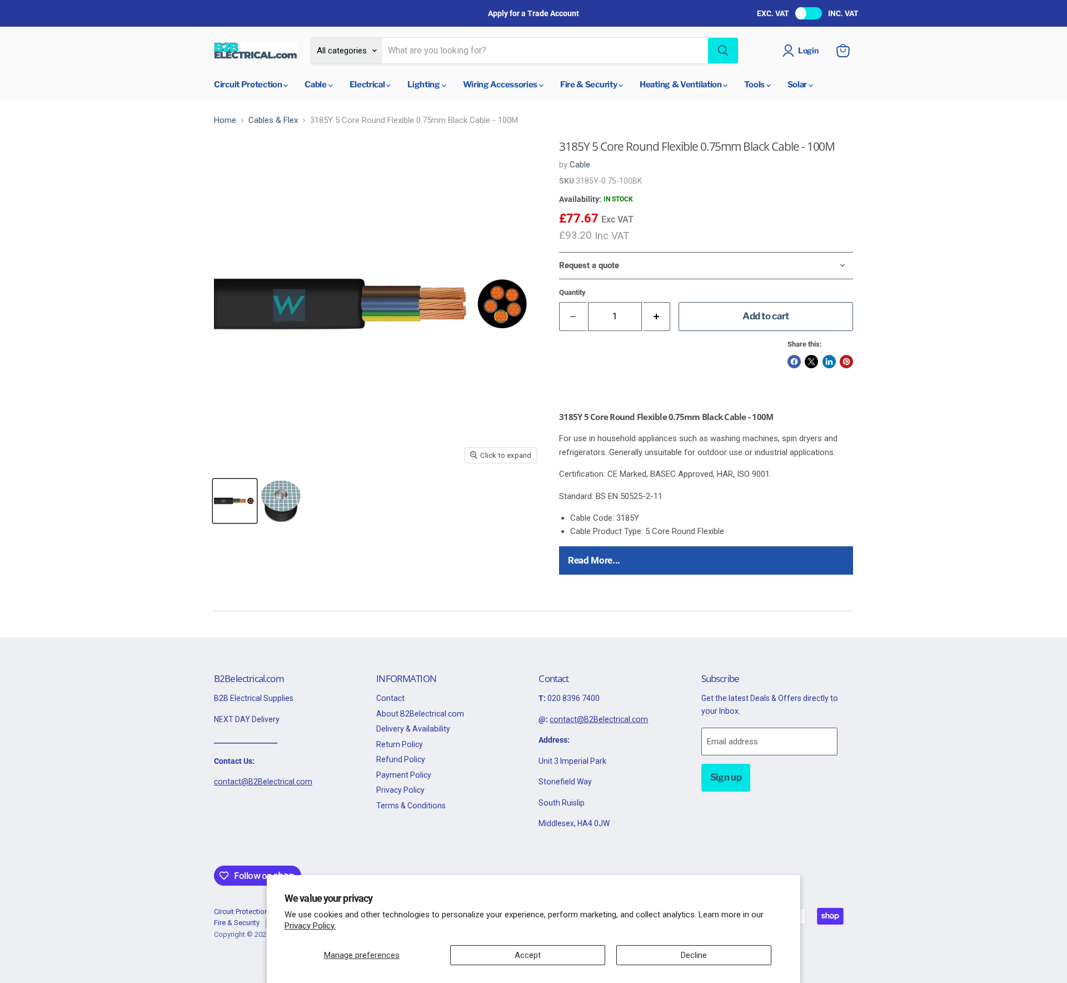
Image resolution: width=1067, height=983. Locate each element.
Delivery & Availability (413, 728)
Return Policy (399, 744)
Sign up (726, 777)
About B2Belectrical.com (420, 713)
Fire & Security (589, 85)
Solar (798, 85)
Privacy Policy (400, 790)
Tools (755, 85)
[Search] (723, 50)
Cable (316, 85)
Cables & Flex (273, 120)
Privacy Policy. (310, 926)
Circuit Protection (248, 85)
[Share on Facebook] (794, 361)
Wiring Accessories (501, 85)
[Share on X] (811, 361)
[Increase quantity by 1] (657, 316)
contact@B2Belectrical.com (263, 781)
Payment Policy (403, 774)
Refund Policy (400, 759)
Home (225, 120)
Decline (694, 955)
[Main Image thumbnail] (235, 501)
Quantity (572, 292)
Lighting (424, 85)
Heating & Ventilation (681, 85)
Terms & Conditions (411, 805)
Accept (528, 955)
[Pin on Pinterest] (846, 361)
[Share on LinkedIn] (829, 361)
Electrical (368, 85)
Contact (390, 698)
